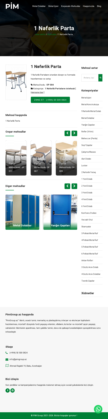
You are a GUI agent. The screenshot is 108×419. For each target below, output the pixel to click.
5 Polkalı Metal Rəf (89, 247)
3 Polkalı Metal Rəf (89, 233)
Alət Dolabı (86, 159)
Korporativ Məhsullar (70, 6)
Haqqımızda (88, 6)
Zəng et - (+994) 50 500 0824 (50, 100)
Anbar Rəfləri (87, 260)
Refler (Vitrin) (87, 131)
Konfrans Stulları (88, 213)
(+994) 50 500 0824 (18, 352)
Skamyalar (86, 227)
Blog (99, 6)
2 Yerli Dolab (86, 186)
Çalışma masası (88, 152)
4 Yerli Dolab (86, 199)
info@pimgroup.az (18, 359)
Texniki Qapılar (87, 281)
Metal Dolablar (39, 6)
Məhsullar (51, 34)
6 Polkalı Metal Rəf (89, 254)
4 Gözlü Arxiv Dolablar (91, 274)
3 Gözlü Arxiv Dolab (89, 267)
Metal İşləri (53, 6)
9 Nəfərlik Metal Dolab (91, 111)
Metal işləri (86, 98)
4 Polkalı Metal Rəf (89, 240)
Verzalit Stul (87, 220)
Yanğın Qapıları (88, 125)
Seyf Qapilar (86, 145)
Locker (84, 165)
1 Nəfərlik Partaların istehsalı (60, 88)
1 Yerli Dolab (86, 179)
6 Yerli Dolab (86, 206)
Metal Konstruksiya (90, 104)
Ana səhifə (40, 34)
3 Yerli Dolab (86, 193)
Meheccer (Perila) (89, 138)
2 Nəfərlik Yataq (88, 172)
